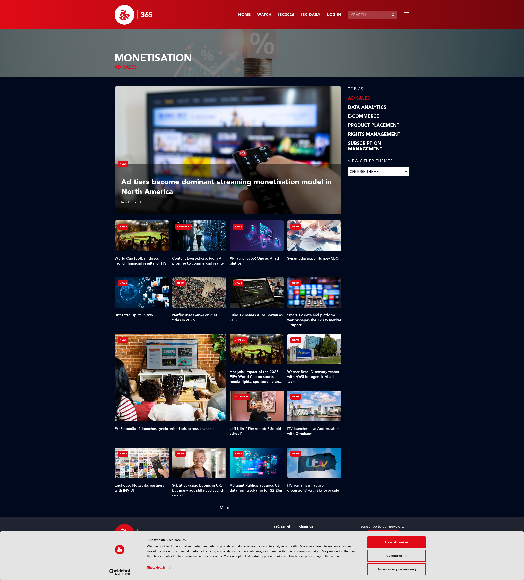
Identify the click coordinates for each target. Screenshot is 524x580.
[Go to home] (133, 15)
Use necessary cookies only (396, 569)
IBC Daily (311, 15)
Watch (264, 15)
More (224, 507)
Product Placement (373, 125)
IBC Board (282, 527)
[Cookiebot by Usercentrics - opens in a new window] (120, 572)
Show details (156, 567)
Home (244, 15)
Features (183, 226)
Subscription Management (365, 146)
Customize (394, 555)
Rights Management (374, 134)
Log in (334, 15)
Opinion (240, 339)
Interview (241, 396)
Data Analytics (367, 107)
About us (306, 527)
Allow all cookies (396, 542)
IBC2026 (286, 15)
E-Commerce (363, 116)
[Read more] (228, 150)
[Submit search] (393, 15)
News (123, 163)
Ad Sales (359, 98)
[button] (405, 14)
